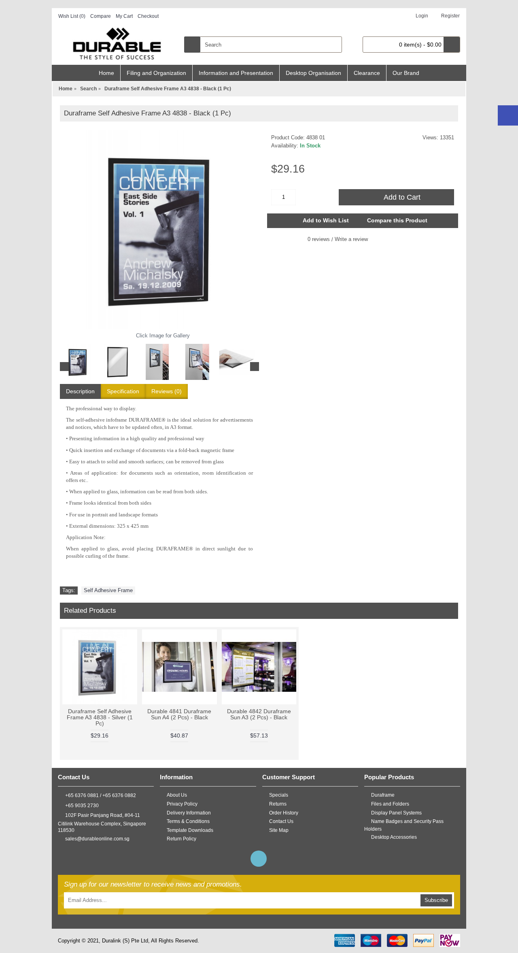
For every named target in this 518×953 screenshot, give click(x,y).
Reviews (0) (166, 391)
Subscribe (436, 900)
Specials (278, 795)
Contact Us (281, 821)
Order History (283, 813)
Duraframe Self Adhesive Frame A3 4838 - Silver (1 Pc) (100, 717)
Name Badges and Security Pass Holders (404, 825)
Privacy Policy (182, 804)
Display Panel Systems (396, 813)
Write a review (351, 239)
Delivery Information (189, 813)
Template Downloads (190, 830)
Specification (123, 391)
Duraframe (383, 795)
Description (80, 391)
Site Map (279, 830)
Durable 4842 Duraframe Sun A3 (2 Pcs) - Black (259, 714)
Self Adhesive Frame (108, 590)
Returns (278, 804)
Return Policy (181, 839)
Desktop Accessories (394, 837)
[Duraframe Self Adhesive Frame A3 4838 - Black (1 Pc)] (159, 229)
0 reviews (319, 239)
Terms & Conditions (188, 821)
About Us (177, 795)
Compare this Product (397, 220)
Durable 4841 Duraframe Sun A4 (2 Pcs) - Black (179, 714)
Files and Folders (390, 804)
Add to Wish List (326, 220)
